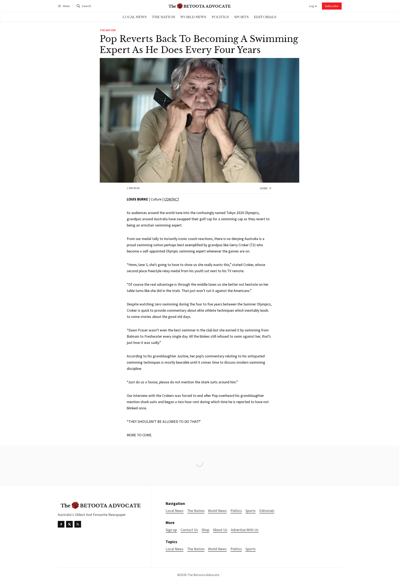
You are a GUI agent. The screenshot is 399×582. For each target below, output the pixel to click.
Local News (174, 549)
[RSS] (77, 524)
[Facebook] (61, 524)
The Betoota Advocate (203, 575)
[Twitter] (69, 524)
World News (217, 549)
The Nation (108, 30)
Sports (250, 549)
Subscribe (332, 6)
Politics (236, 549)
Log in (313, 6)
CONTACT (171, 199)
